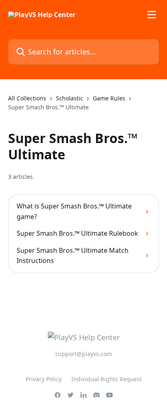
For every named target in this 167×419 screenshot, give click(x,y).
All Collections (27, 98)
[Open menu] (151, 15)
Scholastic (69, 98)
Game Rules (109, 98)
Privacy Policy (44, 379)
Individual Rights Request (106, 379)
